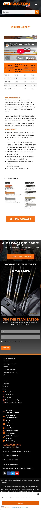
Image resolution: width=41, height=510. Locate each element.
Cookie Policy (15, 507)
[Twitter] (13, 473)
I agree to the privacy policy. (13, 341)
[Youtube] (17, 473)
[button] (38, 494)
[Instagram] (4, 473)
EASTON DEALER (20, 250)
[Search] (37, 12)
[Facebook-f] (9, 473)
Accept (20, 503)
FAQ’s (14, 447)
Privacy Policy (24, 507)
